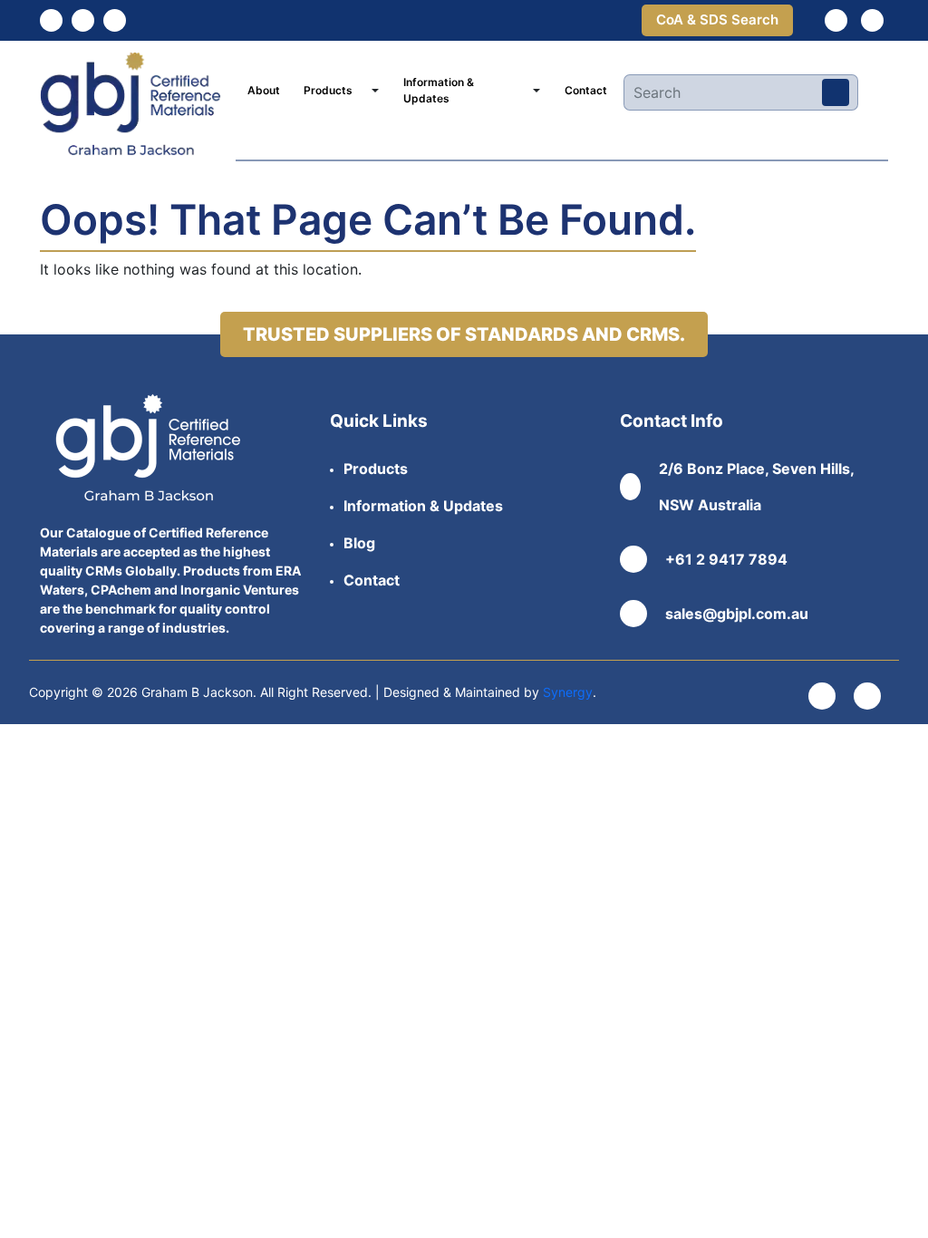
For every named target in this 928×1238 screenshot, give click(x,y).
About (263, 90)
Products (328, 90)
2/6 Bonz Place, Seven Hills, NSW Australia (756, 486)
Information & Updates (438, 90)
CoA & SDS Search (717, 19)
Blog (359, 543)
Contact (586, 90)
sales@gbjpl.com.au (736, 613)
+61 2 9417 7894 (726, 559)
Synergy (568, 692)
